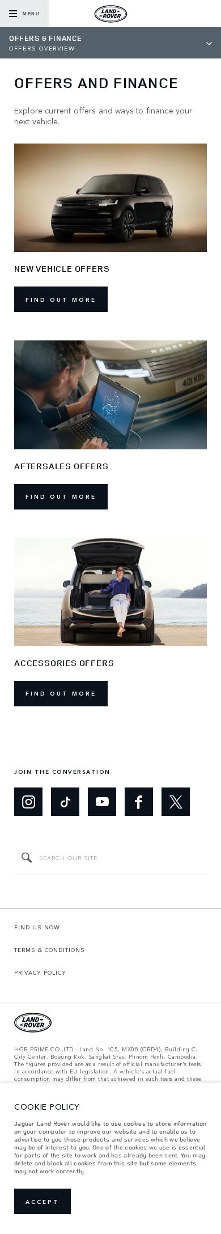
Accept (43, 1202)
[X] (176, 801)
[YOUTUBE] (102, 801)
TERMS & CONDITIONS (49, 950)
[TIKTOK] (65, 801)
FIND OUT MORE (61, 300)
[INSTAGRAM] (28, 801)
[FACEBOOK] (139, 801)
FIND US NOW (37, 927)
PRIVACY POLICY (40, 972)
